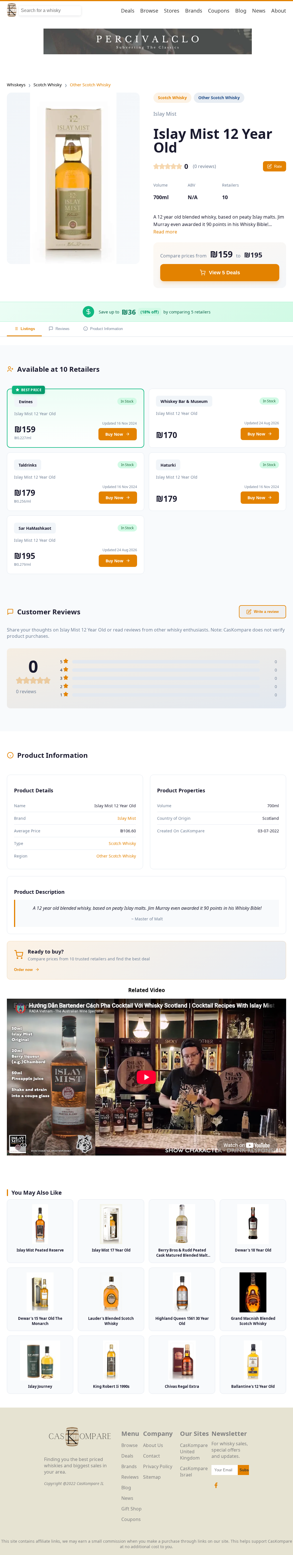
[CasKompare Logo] (80, 1453)
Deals (127, 10)
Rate (278, 166)
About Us (153, 1445)
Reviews (63, 329)
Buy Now (114, 434)
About (278, 10)
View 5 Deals (224, 272)
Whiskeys (16, 84)
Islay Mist (127, 818)
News (259, 10)
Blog (240, 10)
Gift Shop (131, 1509)
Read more (165, 232)
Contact (151, 1456)
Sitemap (152, 1477)
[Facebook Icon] (216, 1488)
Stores (171, 10)
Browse (149, 10)
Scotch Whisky (47, 84)
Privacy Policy (157, 1466)
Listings (28, 329)
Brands (193, 10)
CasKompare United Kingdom (194, 1451)
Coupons (218, 10)
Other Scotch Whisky (90, 84)
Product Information (106, 329)
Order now (23, 970)
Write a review (266, 611)
